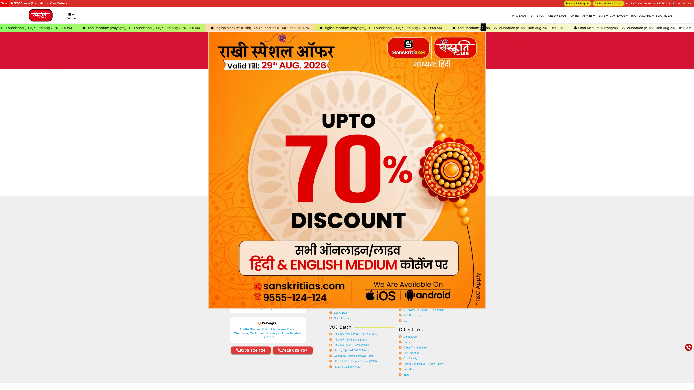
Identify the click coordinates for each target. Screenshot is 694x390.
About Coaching (641, 15)
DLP (406, 320)
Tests (601, 15)
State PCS (537, 15)
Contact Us (410, 336)
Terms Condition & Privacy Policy (423, 363)
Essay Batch (341, 312)
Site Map (408, 369)
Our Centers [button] (645, 3)
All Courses (71, 15)
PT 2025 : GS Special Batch (350, 339)
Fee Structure (411, 353)
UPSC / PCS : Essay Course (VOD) (355, 361)
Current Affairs (581, 15)
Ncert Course (342, 318)
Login (676, 3)
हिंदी (627, 3)
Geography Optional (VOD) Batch (354, 355)
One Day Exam (557, 15)
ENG (633, 3)
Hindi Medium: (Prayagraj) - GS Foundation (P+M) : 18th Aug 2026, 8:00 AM (70, 28)
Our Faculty (410, 358)
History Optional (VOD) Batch (351, 350)
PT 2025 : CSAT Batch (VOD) (351, 345)
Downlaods (618, 15)
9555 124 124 (252, 350)
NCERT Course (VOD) (347, 366)
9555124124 (664, 3)
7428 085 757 (294, 350)
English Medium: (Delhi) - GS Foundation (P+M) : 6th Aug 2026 (188, 28)
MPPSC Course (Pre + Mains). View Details (39, 3)
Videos (667, 15)
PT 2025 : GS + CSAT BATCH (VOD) (356, 334)
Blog (659, 15)
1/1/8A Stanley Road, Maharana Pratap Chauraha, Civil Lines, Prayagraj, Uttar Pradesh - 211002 (268, 333)
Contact (686, 3)
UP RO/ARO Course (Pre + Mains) (424, 309)
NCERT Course (412, 315)
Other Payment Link (415, 347)
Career (407, 342)
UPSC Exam (519, 15)
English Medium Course (608, 3)
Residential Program (577, 3)
